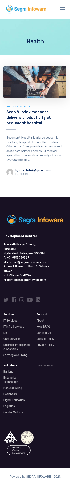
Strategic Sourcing (15, 355)
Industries (10, 365)
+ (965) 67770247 (19, 275)
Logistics (9, 406)
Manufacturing (13, 388)
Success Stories (18, 106)
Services (9, 314)
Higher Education (14, 400)
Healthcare (11, 394)
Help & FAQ (43, 326)
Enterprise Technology (11, 380)
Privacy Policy (45, 345)
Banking (8, 371)
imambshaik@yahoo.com (35, 170)
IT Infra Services (14, 326)
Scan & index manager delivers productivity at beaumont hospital (28, 117)
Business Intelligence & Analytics (17, 347)
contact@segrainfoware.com (26, 262)
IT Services (10, 320)
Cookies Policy (45, 339)
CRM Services (12, 339)
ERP (6, 332)
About (40, 320)
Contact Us (44, 332)
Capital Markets (13, 412)
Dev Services (45, 365)
